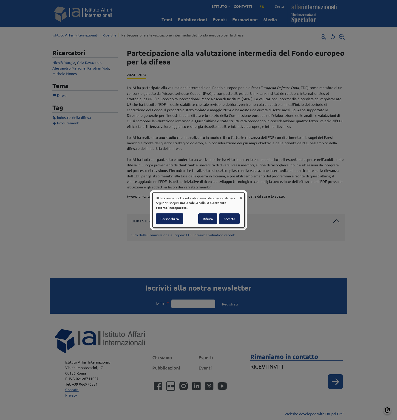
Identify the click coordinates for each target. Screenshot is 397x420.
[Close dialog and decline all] (241, 195)
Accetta (229, 219)
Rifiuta (208, 219)
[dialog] (198, 210)
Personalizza (169, 219)
